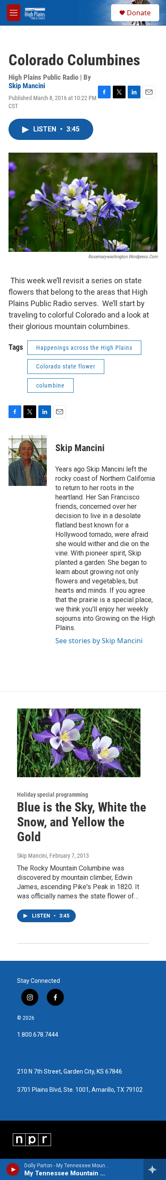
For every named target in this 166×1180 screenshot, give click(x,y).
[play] (13, 1169)
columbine (50, 385)
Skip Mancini (27, 85)
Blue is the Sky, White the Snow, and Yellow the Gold (81, 822)
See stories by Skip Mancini (99, 640)
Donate (139, 13)
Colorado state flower (65, 366)
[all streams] (154, 1169)
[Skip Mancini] (28, 460)
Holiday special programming (52, 794)
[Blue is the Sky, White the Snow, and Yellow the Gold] (78, 743)
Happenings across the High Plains (84, 347)
